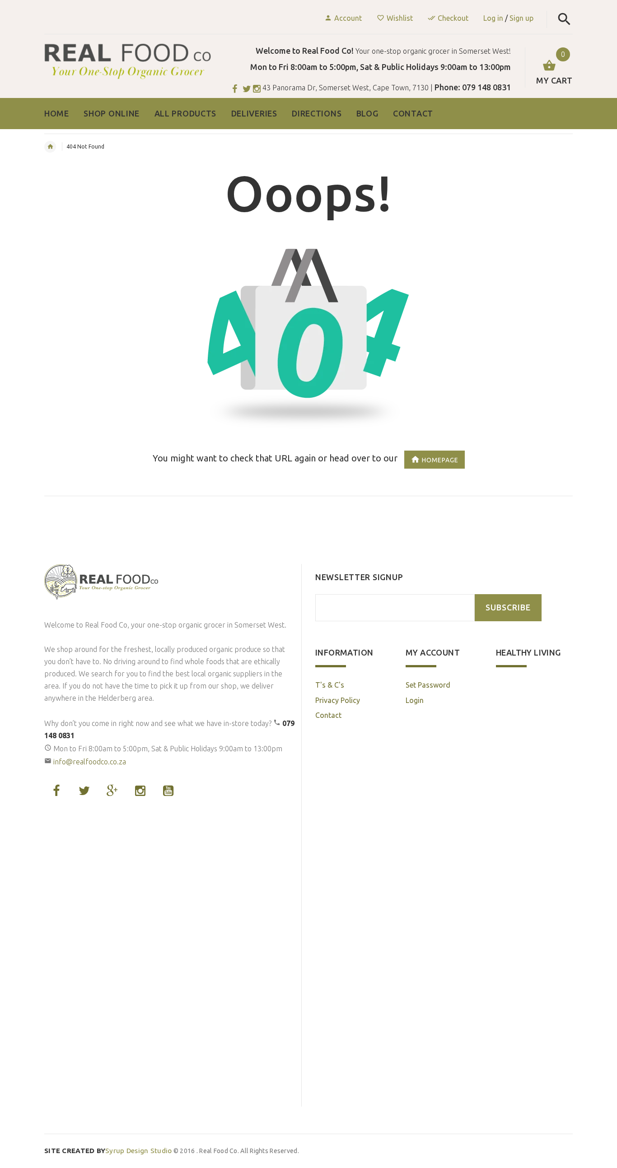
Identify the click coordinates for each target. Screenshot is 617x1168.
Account (348, 18)
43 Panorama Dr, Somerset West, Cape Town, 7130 (345, 88)
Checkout (453, 18)
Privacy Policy (337, 700)
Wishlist (400, 18)
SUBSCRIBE (508, 607)
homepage (440, 460)
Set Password (428, 685)
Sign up (521, 18)
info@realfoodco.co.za (89, 762)
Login (415, 700)
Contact (328, 715)
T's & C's (329, 685)
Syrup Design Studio (108, 1150)
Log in (493, 18)
